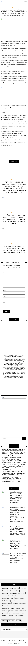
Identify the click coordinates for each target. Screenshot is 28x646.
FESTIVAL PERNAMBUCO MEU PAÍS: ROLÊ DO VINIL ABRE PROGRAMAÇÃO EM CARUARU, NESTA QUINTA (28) (13, 473)
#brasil (3, 590)
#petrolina (4, 613)
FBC (11, 618)
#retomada (4, 615)
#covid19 (4, 595)
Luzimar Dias (8, 15)
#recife (22, 613)
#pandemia (4, 610)
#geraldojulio (15, 600)
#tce (16, 615)
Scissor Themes (18, 642)
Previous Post (7, 156)
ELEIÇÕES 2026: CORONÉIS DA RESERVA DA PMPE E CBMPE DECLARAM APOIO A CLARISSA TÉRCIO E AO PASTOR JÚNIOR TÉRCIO (14, 219)
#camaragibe (5, 593)
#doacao (17, 595)
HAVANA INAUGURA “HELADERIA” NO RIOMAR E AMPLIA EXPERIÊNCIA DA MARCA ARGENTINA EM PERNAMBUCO (13, 467)
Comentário (6, 273)
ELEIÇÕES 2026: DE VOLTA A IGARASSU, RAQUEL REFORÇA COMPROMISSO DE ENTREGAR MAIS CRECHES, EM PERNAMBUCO (16, 497)
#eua (12, 598)
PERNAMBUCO (18, 618)
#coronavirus (21, 593)
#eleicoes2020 (5, 598)
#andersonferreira (14, 588)
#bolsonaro (23, 588)
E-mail (5, 296)
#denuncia (10, 595)
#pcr (16, 610)
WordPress (17, 643)
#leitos (3, 605)
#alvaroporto (5, 588)
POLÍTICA (14, 7)
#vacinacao (21, 615)
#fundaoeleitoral (6, 600)
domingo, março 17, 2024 (18, 15)
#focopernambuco (19, 598)
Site (4, 302)
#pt (9, 613)
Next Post (22, 156)
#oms (23, 608)
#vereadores (5, 618)
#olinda (18, 608)
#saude (11, 615)
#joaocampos (22, 603)
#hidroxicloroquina (6, 603)
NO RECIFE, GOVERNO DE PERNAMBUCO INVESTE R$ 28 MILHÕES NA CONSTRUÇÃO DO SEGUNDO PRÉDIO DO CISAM (11, 479)
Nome (5, 290)
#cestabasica (13, 593)
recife (13, 620)
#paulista (11, 610)
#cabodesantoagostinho (13, 590)
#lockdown (9, 605)
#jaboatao (15, 603)
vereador (18, 620)
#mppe (12, 608)
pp (9, 620)
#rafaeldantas (15, 613)
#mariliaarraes (17, 605)
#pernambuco (23, 610)
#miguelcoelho (5, 608)
